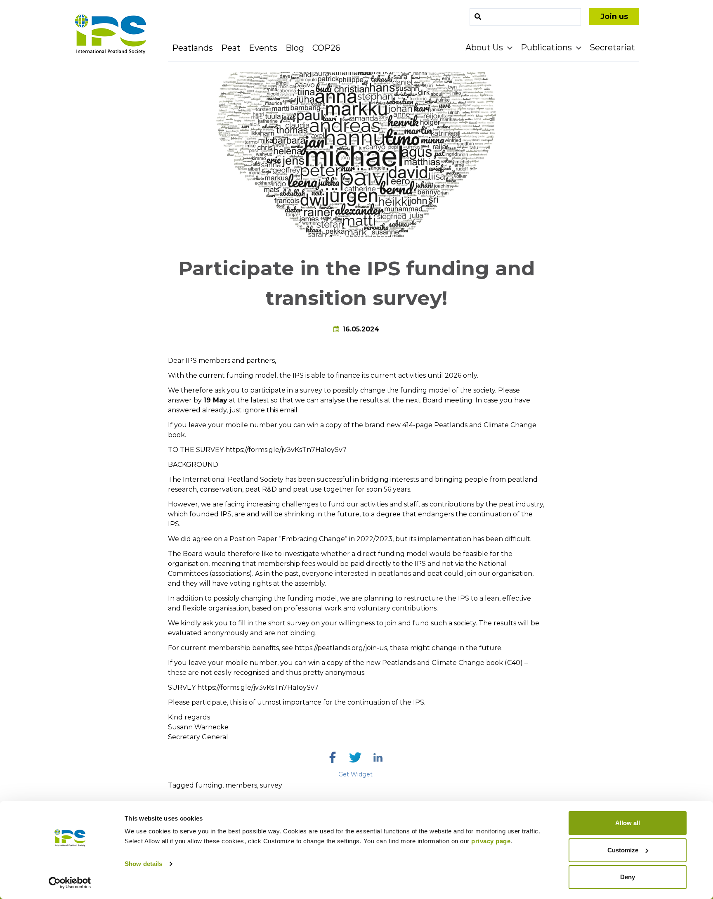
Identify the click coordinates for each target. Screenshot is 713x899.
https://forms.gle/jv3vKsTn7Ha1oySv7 (286, 450)
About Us (485, 47)
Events (263, 48)
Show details (143, 863)
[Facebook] (332, 757)
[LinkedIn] (378, 757)
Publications (547, 47)
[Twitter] (355, 757)
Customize (622, 850)
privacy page (490, 841)
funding (209, 785)
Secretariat (612, 47)
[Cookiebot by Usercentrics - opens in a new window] (70, 883)
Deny (627, 876)
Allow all (627, 822)
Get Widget (355, 774)
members (241, 785)
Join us (614, 16)
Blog (295, 48)
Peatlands (192, 48)
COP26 (326, 48)
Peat (231, 48)
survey (271, 785)
